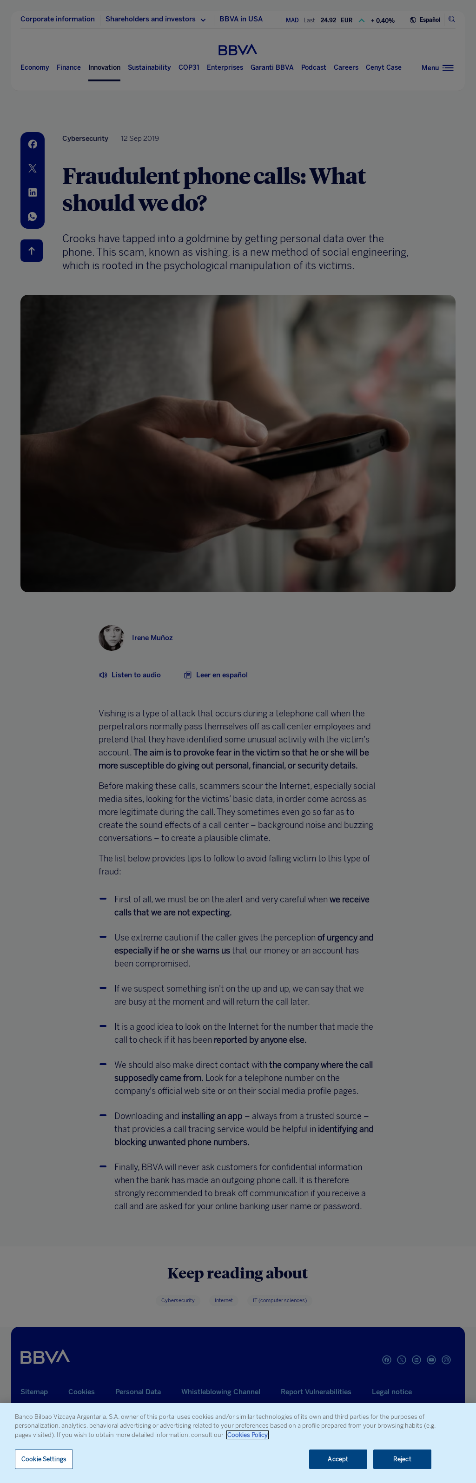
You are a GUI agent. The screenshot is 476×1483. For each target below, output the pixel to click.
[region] (238, 1443)
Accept (338, 1459)
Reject (402, 1459)
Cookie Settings (43, 1459)
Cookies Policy (247, 1434)
